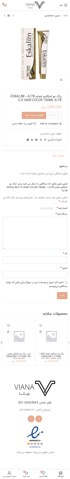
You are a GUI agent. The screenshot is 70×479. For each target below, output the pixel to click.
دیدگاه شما (61, 214)
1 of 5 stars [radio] (51, 208)
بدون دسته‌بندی (52, 16)
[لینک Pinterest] (36, 140)
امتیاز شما (62, 208)
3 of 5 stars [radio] (46, 208)
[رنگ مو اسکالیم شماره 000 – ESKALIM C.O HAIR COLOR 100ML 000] (51, 336)
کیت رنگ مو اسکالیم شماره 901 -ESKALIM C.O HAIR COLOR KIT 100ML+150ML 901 (19, 357)
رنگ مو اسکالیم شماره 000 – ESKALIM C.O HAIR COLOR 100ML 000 (51, 356)
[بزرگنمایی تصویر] (61, 80)
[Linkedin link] (32, 140)
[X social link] (41, 140)
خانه (65, 16)
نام (65, 254)
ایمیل (63, 268)
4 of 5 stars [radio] (44, 208)
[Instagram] (31, 418)
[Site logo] (35, 5)
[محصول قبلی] (13, 16)
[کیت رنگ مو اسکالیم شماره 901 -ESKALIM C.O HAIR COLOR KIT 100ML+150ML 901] (19, 336)
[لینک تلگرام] (28, 140)
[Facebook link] (45, 140)
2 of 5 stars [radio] (49, 208)
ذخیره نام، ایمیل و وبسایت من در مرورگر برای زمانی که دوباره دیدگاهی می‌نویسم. (36, 284)
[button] (41, 331)
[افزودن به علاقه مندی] (41, 325)
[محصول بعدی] (5, 16)
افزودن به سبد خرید (34, 115)
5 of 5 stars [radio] (41, 208)
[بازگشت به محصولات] (9, 16)
